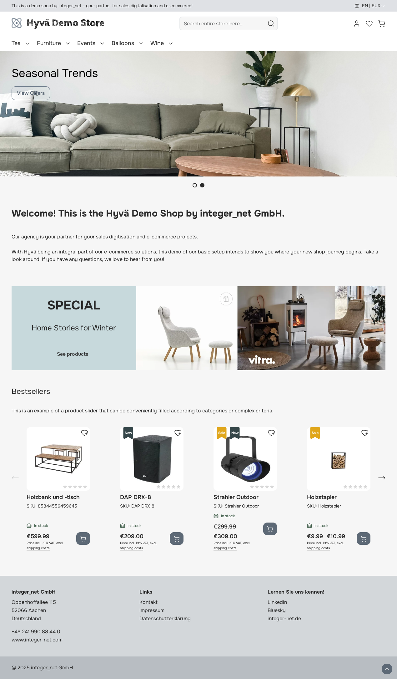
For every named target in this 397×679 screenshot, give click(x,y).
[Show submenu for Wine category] (171, 43)
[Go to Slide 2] (202, 185)
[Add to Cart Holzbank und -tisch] (83, 538)
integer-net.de (284, 618)
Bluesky (277, 610)
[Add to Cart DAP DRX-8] (176, 538)
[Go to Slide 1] (194, 185)
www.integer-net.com (37, 639)
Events (86, 43)
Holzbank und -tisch (53, 497)
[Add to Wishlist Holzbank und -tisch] (84, 432)
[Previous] (15, 478)
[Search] (271, 23)
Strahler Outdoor (236, 497)
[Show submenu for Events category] (102, 43)
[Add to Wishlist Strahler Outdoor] (271, 432)
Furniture (49, 43)
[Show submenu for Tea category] (27, 43)
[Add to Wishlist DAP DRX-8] (177, 432)
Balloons (123, 43)
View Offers (31, 93)
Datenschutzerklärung (165, 618)
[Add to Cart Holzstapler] (363, 538)
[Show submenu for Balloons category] (141, 43)
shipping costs (38, 548)
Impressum (151, 610)
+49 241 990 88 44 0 (36, 631)
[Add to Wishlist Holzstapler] (364, 432)
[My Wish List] (369, 23)
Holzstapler (322, 497)
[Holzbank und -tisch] (58, 459)
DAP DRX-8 (135, 497)
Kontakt (148, 602)
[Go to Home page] (58, 23)
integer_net (70, 5)
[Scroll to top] (387, 669)
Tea (16, 43)
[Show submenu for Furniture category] (68, 43)
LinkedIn (277, 602)
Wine (157, 43)
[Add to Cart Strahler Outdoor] (270, 529)
